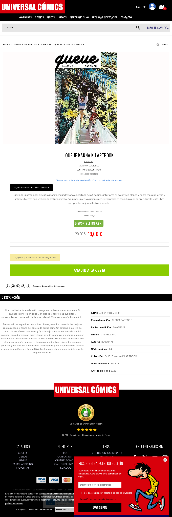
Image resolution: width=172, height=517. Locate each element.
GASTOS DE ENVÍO (65, 464)
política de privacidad (122, 493)
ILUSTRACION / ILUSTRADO (88, 170)
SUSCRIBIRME (100, 507)
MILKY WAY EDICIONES (89, 166)
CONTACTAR (64, 456)
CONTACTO (126, 17)
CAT (144, 7)
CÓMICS (39, 17)
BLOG (65, 452)
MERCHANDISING (79, 17)
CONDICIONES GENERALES (107, 452)
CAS (138, 7)
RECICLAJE (65, 467)
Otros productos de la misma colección (73, 180)
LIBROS (51, 17)
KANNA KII (88, 162)
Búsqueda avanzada (158, 28)
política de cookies (14, 504)
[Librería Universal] (32, 12)
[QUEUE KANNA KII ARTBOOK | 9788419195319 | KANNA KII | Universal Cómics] (86, 98)
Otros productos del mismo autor (107, 180)
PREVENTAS (23, 467)
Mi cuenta (152, 7)
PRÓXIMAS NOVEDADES (104, 17)
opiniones (87, 435)
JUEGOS (62, 17)
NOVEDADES (25, 17)
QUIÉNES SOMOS (65, 460)
